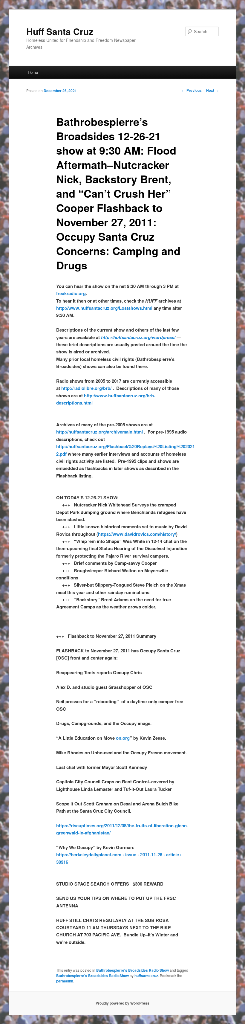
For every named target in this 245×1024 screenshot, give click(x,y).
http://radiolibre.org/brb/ (86, 388)
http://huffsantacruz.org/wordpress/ (138, 337)
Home (33, 72)
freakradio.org (71, 293)
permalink (64, 981)
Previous (192, 90)
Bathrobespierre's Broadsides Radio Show (132, 970)
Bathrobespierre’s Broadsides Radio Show (92, 975)
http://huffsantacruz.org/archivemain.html (99, 431)
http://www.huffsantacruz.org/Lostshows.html (104, 308)
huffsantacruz (146, 975)
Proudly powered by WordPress (122, 1003)
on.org (123, 738)
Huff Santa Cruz (59, 31)
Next (212, 90)
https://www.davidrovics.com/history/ (137, 534)
